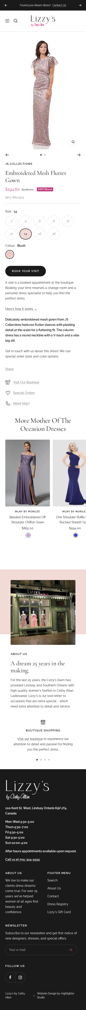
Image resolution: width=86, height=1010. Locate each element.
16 (39, 234)
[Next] (79, 154)
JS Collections (18, 163)
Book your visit (25, 271)
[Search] (16, 21)
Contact (53, 896)
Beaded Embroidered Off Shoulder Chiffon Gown (27, 519)
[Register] (71, 949)
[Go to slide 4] (49, 759)
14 (25, 234)
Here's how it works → (21, 309)
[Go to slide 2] (45, 155)
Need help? (21, 403)
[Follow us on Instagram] (20, 977)
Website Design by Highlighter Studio (55, 995)
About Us (54, 888)
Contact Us (59, 3)
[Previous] (7, 154)
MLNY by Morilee (27, 511)
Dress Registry (57, 904)
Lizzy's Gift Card (59, 912)
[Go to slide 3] (45, 759)
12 (11, 234)
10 (68, 221)
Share (9, 369)
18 (53, 234)
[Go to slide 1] (41, 155)
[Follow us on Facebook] (10, 977)
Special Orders (24, 393)
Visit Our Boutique (26, 382)
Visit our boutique (30, 739)
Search (52, 880)
